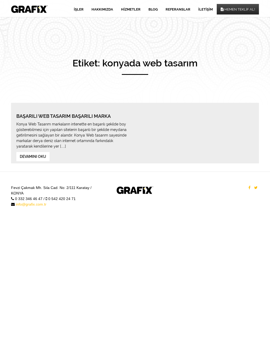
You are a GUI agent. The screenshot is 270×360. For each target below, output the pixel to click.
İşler (79, 9)
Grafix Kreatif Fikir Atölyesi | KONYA (29, 9)
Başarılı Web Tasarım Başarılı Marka (63, 116)
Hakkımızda (102, 9)
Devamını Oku (33, 156)
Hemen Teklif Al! (239, 9)
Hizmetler (131, 9)
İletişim (205, 9)
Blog (153, 9)
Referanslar (178, 9)
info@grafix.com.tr (31, 204)
